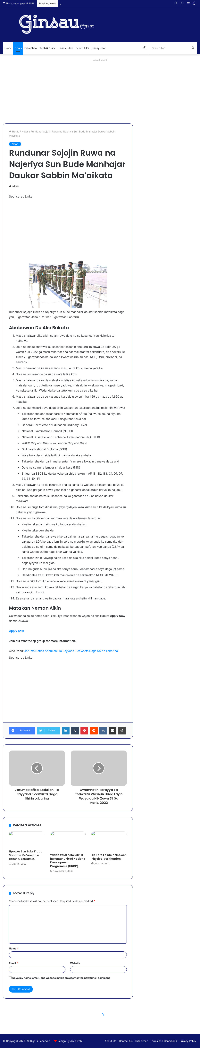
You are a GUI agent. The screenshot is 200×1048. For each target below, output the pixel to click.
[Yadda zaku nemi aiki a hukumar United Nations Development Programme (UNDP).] (68, 841)
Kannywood (99, 48)
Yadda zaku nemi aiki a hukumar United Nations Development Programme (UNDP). (67, 860)
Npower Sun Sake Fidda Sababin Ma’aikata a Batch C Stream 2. (25, 855)
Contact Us (126, 1041)
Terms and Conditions (163, 1041)
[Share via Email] (112, 730)
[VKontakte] (103, 730)
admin (15, 186)
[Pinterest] (84, 730)
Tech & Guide (47, 48)
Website (75, 963)
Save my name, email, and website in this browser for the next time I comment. (61, 977)
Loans (62, 48)
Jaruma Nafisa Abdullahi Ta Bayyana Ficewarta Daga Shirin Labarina (71, 651)
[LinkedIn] (66, 730)
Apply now (16, 631)
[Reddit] (94, 730)
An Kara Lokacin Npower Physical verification (108, 857)
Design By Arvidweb (69, 1041)
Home (8, 48)
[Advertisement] (100, 90)
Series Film (82, 48)
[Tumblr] (75, 730)
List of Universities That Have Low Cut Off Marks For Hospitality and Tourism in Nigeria (113, 3)
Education (30, 48)
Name (13, 948)
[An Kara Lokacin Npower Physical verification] (109, 841)
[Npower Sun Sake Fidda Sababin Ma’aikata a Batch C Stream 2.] (26, 839)
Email (13, 963)
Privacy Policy (188, 1041)
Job (71, 48)
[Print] (122, 730)
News (18, 48)
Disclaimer (141, 1041)
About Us (110, 1041)
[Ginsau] (61, 24)
